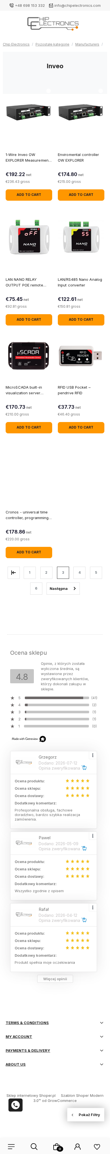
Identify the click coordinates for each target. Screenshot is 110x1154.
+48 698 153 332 (30, 5)
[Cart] (56, 1146)
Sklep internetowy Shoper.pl (31, 1095)
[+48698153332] (15, 1105)
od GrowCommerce (59, 1100)
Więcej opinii (55, 979)
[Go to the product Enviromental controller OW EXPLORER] (81, 112)
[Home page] (55, 26)
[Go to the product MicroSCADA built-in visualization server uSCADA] (29, 356)
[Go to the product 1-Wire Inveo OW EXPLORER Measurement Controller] (29, 112)
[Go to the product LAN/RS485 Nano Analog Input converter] (81, 237)
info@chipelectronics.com (77, 5)
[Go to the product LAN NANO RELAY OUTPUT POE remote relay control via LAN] (29, 237)
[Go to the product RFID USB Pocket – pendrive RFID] (81, 356)
